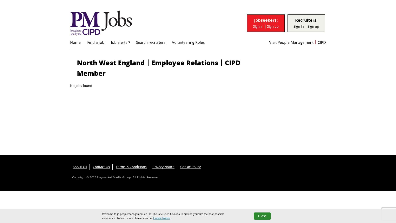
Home (75, 42)
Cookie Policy (190, 167)
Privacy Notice (163, 167)
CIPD (322, 42)
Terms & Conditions (131, 167)
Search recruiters (150, 42)
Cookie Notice (161, 218)
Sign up (273, 26)
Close (262, 216)
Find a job (95, 42)
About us (80, 167)
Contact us (101, 167)
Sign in (258, 26)
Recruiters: (306, 20)
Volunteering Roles (188, 42)
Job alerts (119, 42)
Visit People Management (291, 42)
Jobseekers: (266, 20)
